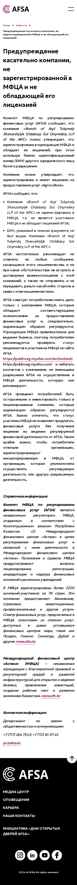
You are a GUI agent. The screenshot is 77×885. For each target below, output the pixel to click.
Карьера (11, 807)
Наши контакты (19, 816)
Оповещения (16, 800)
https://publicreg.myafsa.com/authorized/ (37, 358)
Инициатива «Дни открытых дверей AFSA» (31, 831)
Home (6, 25)
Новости (21, 25)
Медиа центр (16, 792)
